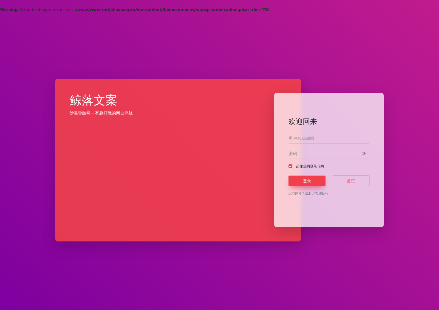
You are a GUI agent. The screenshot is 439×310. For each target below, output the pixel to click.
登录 (307, 180)
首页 (351, 180)
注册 (308, 193)
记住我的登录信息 (310, 166)
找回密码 (321, 193)
